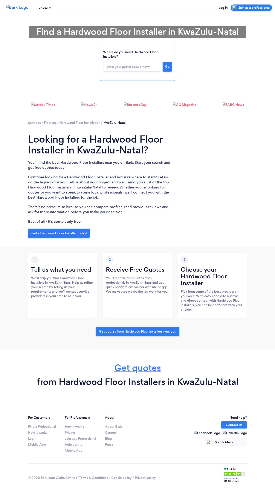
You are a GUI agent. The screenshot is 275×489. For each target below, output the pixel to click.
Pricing (70, 432)
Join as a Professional (80, 438)
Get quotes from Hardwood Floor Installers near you (137, 331)
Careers (111, 432)
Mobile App (37, 444)
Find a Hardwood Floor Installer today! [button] (58, 233)
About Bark (113, 426)
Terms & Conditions (93, 478)
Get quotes (137, 368)
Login (32, 438)
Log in (223, 7)
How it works (37, 432)
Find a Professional (42, 426)
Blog (108, 438)
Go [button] (167, 66)
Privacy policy (145, 478)
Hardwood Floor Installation (79, 122)
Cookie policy (121, 478)
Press (109, 444)
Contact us (234, 425)
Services (34, 122)
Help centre (73, 444)
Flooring (50, 122)
